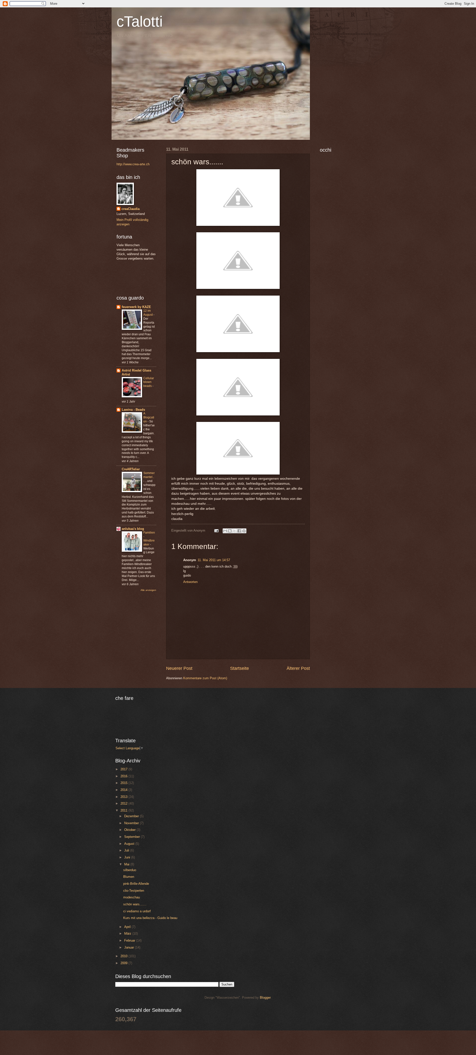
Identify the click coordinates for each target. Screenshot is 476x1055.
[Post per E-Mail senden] (216, 530)
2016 (124, 776)
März (128, 933)
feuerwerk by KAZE (136, 307)
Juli (127, 850)
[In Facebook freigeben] (239, 530)
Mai (127, 864)
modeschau (131, 897)
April (128, 927)
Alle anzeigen (148, 590)
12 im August (148, 312)
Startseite (239, 668)
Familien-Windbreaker (149, 538)
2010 (124, 956)
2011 (124, 810)
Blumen (128, 877)
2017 (124, 769)
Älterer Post (298, 668)
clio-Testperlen (133, 890)
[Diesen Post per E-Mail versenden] (225, 530)
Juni (127, 857)
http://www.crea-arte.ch (133, 164)
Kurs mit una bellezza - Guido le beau (150, 918)
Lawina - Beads (133, 409)
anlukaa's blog (133, 529)
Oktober (130, 830)
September (132, 837)
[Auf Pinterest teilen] (243, 530)
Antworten (190, 582)
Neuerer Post (179, 668)
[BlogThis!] (229, 530)
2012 (124, 803)
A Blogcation (148, 417)
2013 (124, 797)
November (132, 823)
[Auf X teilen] (234, 530)
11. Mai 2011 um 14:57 (214, 560)
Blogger (265, 997)
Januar (129, 947)
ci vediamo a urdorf (137, 911)
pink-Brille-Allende (136, 883)
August (129, 844)
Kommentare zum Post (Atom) (205, 678)
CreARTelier (131, 469)
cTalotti (140, 21)
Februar (130, 940)
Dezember (132, 816)
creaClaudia (130, 209)
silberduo (129, 870)
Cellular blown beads (148, 382)
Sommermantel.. (149, 475)
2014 (124, 790)
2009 (124, 963)
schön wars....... (135, 904)
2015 (124, 783)
